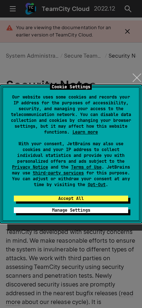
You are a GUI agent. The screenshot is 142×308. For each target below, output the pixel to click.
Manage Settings (71, 210)
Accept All (71, 198)
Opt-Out (97, 185)
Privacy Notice (30, 167)
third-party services (58, 173)
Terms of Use (86, 167)
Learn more (85, 132)
